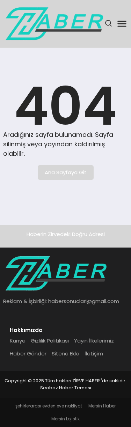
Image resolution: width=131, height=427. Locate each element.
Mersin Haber (102, 406)
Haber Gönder (28, 353)
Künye (18, 340)
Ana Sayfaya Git (66, 172)
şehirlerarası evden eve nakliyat (48, 406)
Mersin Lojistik (65, 419)
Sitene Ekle (65, 353)
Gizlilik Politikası (50, 340)
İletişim (94, 353)
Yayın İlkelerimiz (94, 340)
